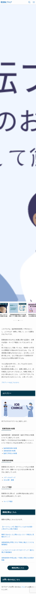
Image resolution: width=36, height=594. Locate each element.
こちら (23, 587)
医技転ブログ (6, 2)
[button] (13, 320)
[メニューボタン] (34, 2)
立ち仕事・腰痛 (9, 480)
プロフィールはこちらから (10, 382)
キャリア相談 (8, 501)
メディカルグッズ (9, 477)
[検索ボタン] (29, 2)
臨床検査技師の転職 (10, 448)
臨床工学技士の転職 (10, 453)
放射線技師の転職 (9, 451)
